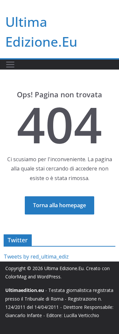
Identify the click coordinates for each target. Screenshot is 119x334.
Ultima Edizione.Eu (64, 268)
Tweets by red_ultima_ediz (36, 256)
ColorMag (15, 276)
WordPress (48, 276)
